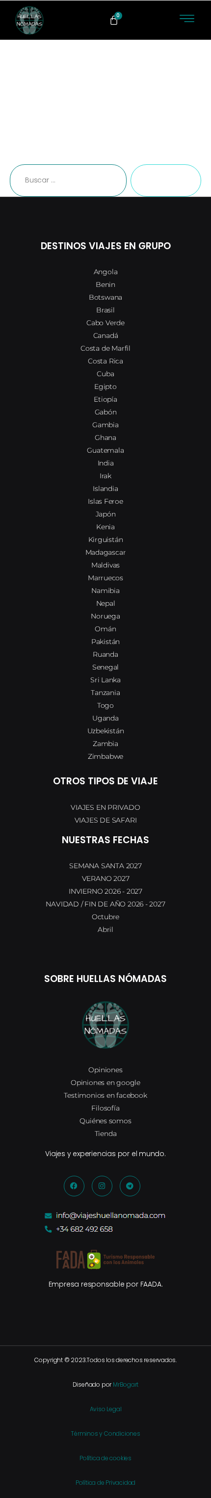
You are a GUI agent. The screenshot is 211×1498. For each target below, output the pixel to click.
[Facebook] (74, 1186)
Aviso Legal (106, 1409)
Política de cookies (105, 1458)
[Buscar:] (66, 182)
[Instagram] (102, 1186)
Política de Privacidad (105, 1482)
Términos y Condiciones (105, 1433)
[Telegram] (130, 1186)
